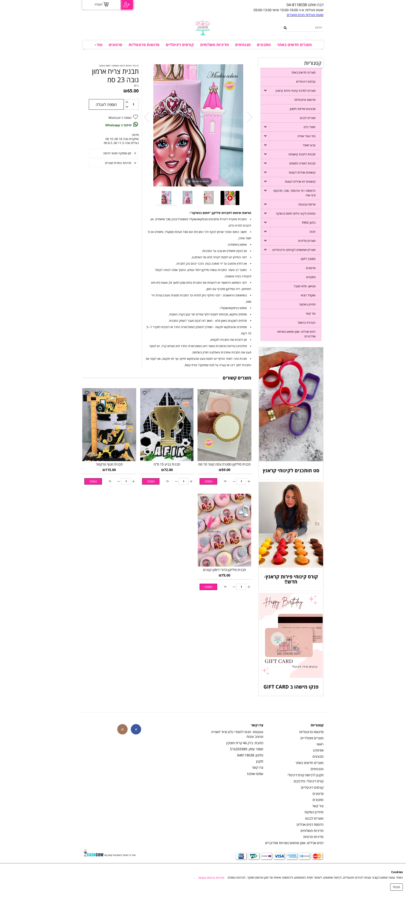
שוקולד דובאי (308, 295)
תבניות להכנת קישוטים (302, 154)
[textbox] (244, 5)
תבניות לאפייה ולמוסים (302, 163)
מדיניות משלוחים (214, 44)
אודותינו (318, 750)
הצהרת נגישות (306, 322)
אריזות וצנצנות (306, 204)
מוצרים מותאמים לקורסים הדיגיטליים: (293, 250)
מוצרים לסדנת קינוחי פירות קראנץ (295, 91)
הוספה (208, 481)
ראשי (320, 744)
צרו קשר (257, 767)
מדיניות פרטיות (313, 836)
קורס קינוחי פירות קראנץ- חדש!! (291, 579)
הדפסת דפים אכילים (310, 824)
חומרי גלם (309, 127)
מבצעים (318, 756)
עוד (99, 44)
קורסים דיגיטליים (180, 44)
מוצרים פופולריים (312, 738)
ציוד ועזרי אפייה (306, 136)
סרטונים (115, 44)
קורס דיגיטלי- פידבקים (309, 781)
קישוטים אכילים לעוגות (302, 172)
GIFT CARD (308, 259)
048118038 (245, 755)
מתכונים (264, 44)
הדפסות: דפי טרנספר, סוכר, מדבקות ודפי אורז (294, 193)
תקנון (259, 761)
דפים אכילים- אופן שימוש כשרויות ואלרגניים (296, 334)
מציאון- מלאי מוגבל (304, 286)
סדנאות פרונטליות (144, 44)
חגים (312, 232)
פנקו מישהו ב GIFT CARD (290, 686)
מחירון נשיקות (307, 304)
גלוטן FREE (308, 222)
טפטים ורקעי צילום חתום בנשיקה (295, 213)
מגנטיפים (243, 44)
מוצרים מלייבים (306, 241)
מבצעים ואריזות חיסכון (302, 109)
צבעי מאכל (309, 145)
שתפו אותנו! (255, 773)
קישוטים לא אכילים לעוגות (300, 181)
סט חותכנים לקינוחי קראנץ (291, 470)
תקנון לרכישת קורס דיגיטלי (306, 775)
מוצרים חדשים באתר (294, 44)
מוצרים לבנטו (307, 118)
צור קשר (310, 313)
